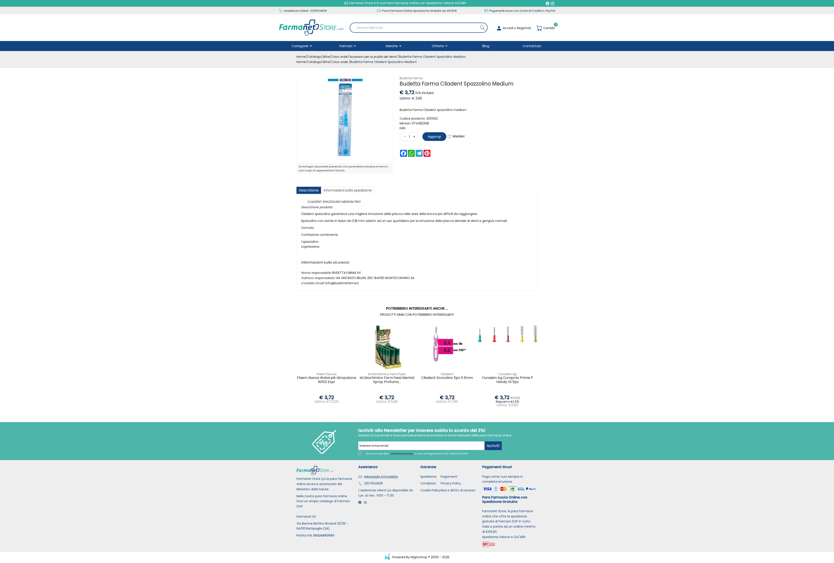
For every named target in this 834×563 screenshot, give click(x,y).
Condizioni (428, 483)
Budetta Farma (411, 78)
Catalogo (314, 56)
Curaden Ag (507, 374)
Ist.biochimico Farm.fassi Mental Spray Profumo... (387, 380)
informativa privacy (401, 453)
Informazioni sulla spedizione (347, 190)
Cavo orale (339, 56)
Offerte (438, 46)
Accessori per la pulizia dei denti (373, 56)
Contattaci (532, 46)
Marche (392, 46)
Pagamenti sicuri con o (521, 11)
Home (301, 56)
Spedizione (428, 476)
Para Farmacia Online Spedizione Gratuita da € (419, 11)
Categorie (300, 46)
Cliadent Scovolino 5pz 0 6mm (447, 378)
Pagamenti (449, 476)
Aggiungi (434, 136)
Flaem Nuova (326, 374)
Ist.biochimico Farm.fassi (386, 374)
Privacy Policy (451, 483)
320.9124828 (373, 483)
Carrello (548, 28)
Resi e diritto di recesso (458, 490)
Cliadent (447, 374)
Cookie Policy (430, 490)
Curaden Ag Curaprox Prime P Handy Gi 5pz (507, 380)
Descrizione (309, 190)
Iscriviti (493, 445)
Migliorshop (418, 557)
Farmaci (346, 46)
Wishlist (459, 136)
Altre (326, 56)
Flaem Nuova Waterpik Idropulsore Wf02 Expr (326, 380)
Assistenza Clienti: (304, 11)
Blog (485, 46)
